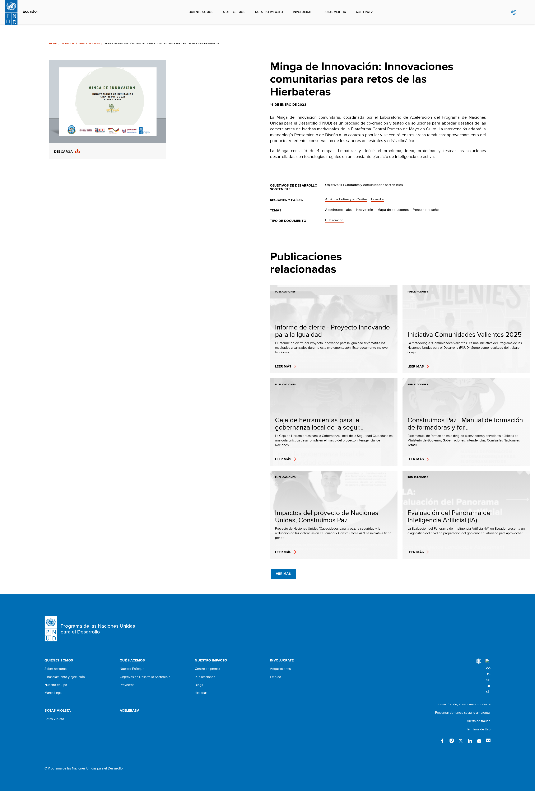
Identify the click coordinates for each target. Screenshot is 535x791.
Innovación (364, 209)
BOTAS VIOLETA (335, 12)
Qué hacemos (234, 12)
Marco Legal (53, 693)
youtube (479, 741)
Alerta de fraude (478, 721)
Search (522, 12)
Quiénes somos (201, 12)
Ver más (283, 573)
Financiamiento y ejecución (65, 677)
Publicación (334, 220)
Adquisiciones (280, 668)
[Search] (487, 676)
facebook (442, 741)
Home (53, 43)
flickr (488, 741)
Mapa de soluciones (393, 209)
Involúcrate (303, 12)
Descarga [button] (63, 151)
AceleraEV (364, 12)
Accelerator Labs (338, 209)
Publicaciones (89, 43)
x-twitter (461, 741)
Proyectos (127, 685)
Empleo (275, 677)
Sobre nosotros (55, 668)
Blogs (199, 685)
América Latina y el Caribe (346, 199)
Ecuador (30, 11)
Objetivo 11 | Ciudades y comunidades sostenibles (364, 184)
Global (513, 12)
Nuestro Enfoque (132, 668)
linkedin (470, 741)
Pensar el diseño (426, 209)
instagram (452, 741)
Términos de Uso (478, 729)
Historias (201, 693)
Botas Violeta (54, 719)
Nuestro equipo (56, 685)
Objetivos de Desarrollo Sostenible (145, 677)
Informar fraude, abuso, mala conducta (462, 704)
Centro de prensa (207, 668)
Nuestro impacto (269, 12)
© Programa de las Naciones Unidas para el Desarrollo (84, 768)
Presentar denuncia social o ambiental (462, 712)
